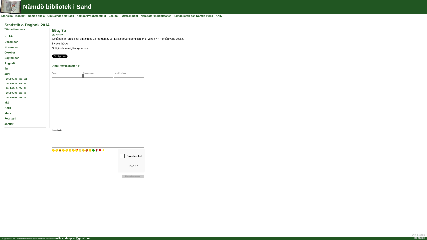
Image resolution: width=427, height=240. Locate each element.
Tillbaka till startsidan (15, 29)
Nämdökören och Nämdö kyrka (193, 15)
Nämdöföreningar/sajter (156, 15)
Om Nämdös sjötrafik (60, 15)
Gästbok (114, 15)
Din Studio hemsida (418, 236)
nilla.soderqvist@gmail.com (73, 238)
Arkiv (219, 15)
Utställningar (130, 15)
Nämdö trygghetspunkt (91, 15)
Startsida (7, 15)
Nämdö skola (36, 15)
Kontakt (20, 15)
